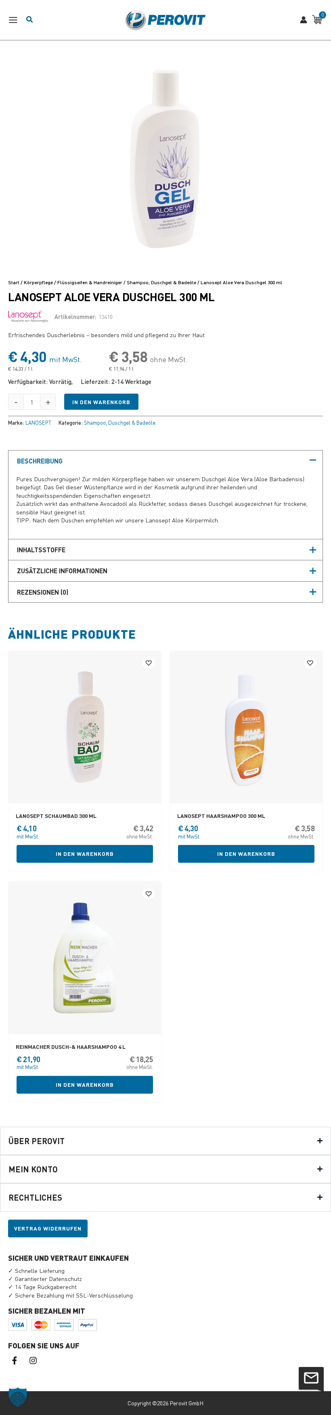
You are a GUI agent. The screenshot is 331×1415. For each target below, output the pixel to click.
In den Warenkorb (101, 401)
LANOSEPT (38, 422)
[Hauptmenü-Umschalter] (15, 20)
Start (13, 282)
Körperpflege (38, 282)
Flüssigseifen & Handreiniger (89, 282)
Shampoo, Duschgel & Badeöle (161, 282)
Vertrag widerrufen (48, 1228)
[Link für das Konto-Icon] (303, 19)
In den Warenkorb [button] (85, 853)
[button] (18, 1397)
